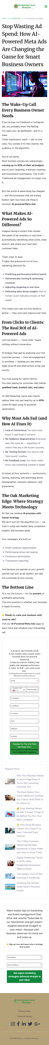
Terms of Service (24, 1016)
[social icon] (13, 1025)
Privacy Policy (24, 1011)
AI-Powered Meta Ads (23, 623)
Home (4, 18)
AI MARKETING (15, 18)
